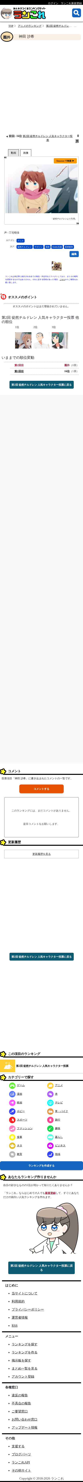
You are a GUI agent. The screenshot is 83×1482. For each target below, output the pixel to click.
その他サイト (21, 1470)
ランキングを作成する (41, 1165)
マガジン (38, 247)
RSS (15, 1325)
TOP (10, 25)
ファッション (25, 1128)
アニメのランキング (30, 25)
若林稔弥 (69, 247)
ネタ (19, 1145)
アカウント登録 (23, 1376)
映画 (19, 1102)
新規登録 (50, 1193)
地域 (57, 1154)
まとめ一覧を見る (24, 1368)
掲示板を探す (21, 1360)
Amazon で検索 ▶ (65, 161)
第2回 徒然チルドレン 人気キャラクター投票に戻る (41, 384)
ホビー (21, 1111)
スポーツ (22, 1119)
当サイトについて (24, 1293)
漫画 (48, 247)
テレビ (59, 1102)
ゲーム (21, 1085)
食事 (19, 1136)
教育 (19, 1154)
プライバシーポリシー (28, 1309)
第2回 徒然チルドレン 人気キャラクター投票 (42, 1065)
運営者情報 (20, 1317)
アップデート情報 (24, 1427)
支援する (18, 1446)
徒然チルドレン (25, 247)
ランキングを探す (24, 1344)
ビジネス (60, 1145)
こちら (62, 279)
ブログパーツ (21, 1454)
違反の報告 (20, 1395)
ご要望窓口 (20, 1411)
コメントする (41, 788)
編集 (74, 253)
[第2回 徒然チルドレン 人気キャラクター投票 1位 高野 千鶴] (23, 340)
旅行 (57, 1119)
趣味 (57, 1128)
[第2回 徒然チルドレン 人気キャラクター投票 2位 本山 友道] (41, 340)
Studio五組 (57, 247)
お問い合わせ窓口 (24, 1419)
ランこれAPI (21, 1462)
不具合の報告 (21, 1403)
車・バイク (61, 1111)
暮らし (59, 1136)
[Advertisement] (41, 87)
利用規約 (18, 1301)
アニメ (21, 241)
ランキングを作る (24, 1352)
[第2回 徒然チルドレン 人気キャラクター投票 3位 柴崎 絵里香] (60, 340)
